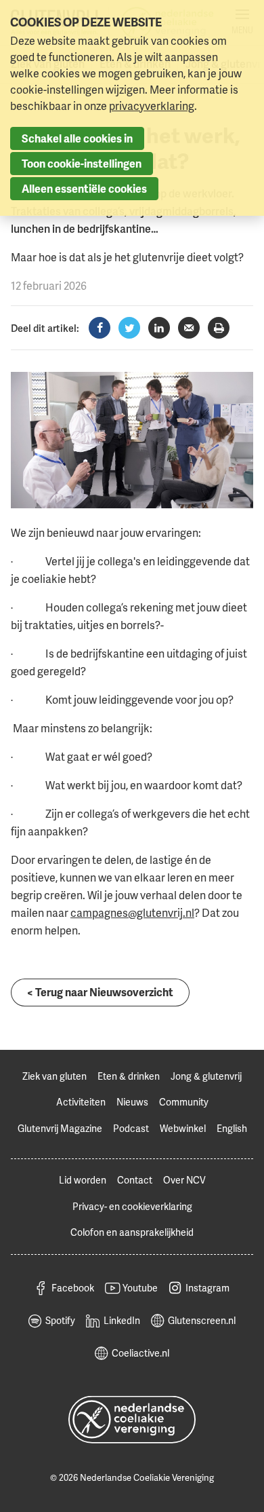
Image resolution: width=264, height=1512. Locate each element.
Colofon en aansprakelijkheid (132, 1232)
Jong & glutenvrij (206, 1076)
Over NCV (184, 1179)
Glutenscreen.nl (202, 1320)
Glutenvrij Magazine (60, 1128)
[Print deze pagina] (218, 328)
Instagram (207, 1287)
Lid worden (82, 1179)
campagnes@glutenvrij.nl (132, 912)
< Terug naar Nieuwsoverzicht (100, 992)
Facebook (72, 1287)
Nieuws (132, 1101)
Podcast (131, 1128)
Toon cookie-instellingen (81, 163)
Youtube (140, 1287)
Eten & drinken (128, 1076)
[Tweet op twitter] (129, 328)
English (232, 1128)
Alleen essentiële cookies (84, 188)
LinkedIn (122, 1320)
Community (183, 1101)
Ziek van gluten (54, 1076)
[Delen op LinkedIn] (159, 328)
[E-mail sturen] (189, 328)
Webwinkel (183, 1128)
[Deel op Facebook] (99, 328)
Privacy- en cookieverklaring (132, 1206)
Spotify (60, 1320)
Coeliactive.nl (140, 1352)
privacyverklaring (151, 105)
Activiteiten (81, 1101)
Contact (134, 1179)
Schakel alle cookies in (77, 138)
